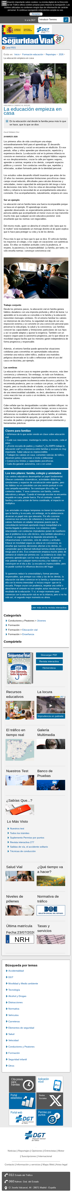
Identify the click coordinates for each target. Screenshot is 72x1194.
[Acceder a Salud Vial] (20, 875)
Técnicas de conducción (23, 851)
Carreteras (14, 1021)
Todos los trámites (19, 833)
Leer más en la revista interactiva (48, 607)
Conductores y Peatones (21, 1046)
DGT (10, 977)
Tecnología (14, 989)
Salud (11, 1034)
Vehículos (13, 1015)
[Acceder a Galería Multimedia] (51, 743)
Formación (14, 1053)
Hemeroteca (49, 668)
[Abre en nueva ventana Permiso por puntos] (49, 1117)
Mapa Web (48, 1164)
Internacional (45, 1156)
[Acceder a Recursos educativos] (20, 710)
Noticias (12, 1150)
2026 (61, 54)
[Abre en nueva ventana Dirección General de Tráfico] (43, 29)
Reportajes (51, 54)
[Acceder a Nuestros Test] (20, 780)
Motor (61, 1150)
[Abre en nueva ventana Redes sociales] (49, 1100)
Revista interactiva (49, 661)
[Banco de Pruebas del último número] (51, 784)
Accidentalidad (16, 970)
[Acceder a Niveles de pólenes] (20, 910)
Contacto (9, 1164)
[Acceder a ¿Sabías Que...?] (20, 809)
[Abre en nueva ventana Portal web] (22, 1117)
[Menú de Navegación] (4, 3)
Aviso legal (61, 1164)
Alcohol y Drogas (17, 996)
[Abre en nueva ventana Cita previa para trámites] (22, 1084)
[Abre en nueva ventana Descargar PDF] (18, 669)
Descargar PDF (49, 655)
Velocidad (13, 1040)
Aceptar (36, 14)
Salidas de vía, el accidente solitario (29, 846)
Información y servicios (28, 1164)
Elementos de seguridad (21, 1027)
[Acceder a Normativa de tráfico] (51, 910)
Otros (11, 1065)
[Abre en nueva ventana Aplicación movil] (49, 1084)
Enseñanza (28, 634)
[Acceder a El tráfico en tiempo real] (20, 749)
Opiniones (37, 1150)
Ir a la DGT (30, 20)
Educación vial (30, 629)
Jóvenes (41, 620)
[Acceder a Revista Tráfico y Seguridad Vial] (33, 39)
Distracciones (15, 1002)
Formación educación (32, 54)
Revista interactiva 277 (22, 842)
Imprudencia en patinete (50, 716)
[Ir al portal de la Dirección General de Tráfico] (36, 1135)
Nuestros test (17, 828)
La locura (51, 705)
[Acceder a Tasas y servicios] (51, 939)
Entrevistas (50, 1150)
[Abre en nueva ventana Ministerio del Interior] (18, 29)
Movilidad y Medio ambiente (23, 983)
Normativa (13, 1008)
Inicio (17, 54)
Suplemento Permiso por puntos (27, 837)
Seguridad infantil (17, 1059)
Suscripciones (28, 1156)
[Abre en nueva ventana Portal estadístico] (22, 1100)
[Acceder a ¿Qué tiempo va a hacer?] (51, 880)
